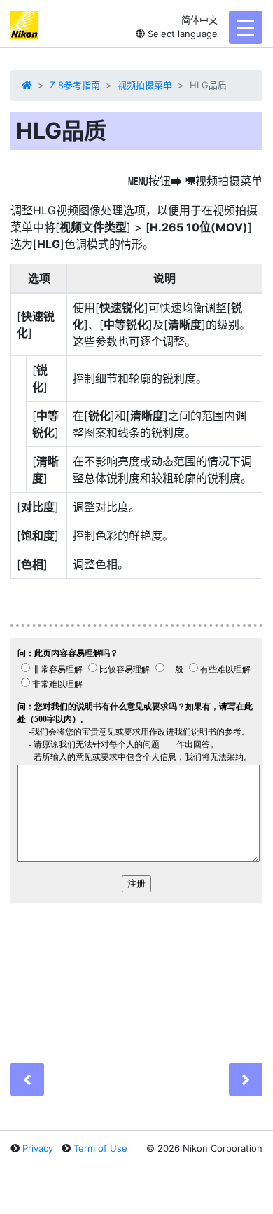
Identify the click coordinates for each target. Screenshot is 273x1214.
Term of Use (100, 1148)
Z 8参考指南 (75, 84)
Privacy (37, 1148)
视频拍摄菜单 (145, 84)
